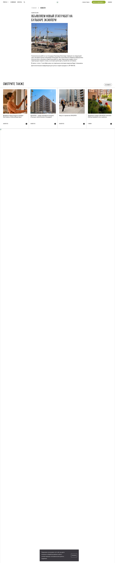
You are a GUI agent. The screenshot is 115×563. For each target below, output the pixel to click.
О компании (13, 2)
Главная (34, 8)
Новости (43, 8)
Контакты (19, 2)
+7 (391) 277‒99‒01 (85, 2)
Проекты (5, 2)
